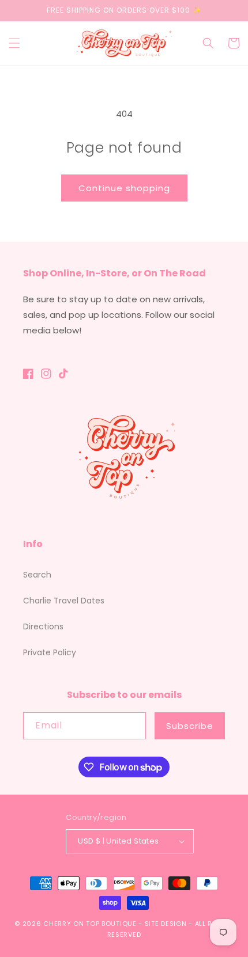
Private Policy (49, 652)
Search (37, 574)
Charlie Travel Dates (63, 600)
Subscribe (189, 726)
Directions (43, 626)
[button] (14, 43)
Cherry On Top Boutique (90, 923)
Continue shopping (124, 188)
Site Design (166, 923)
